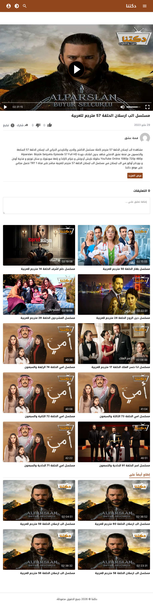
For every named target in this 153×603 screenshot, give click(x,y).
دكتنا (131, 6)
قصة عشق (131, 138)
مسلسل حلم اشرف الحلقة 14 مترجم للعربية (48, 268)
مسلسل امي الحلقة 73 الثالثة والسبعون (125, 416)
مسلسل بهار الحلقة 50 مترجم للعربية (126, 268)
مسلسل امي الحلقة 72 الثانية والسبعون (50, 416)
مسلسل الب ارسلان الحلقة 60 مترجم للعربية (122, 523)
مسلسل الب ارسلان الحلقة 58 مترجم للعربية (122, 573)
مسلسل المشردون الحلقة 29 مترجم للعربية (48, 317)
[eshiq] (145, 141)
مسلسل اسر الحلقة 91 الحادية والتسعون (124, 465)
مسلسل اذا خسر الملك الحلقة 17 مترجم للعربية (120, 367)
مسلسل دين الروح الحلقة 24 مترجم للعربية (123, 317)
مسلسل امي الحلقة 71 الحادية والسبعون (49, 465)
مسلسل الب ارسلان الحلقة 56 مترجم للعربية (47, 573)
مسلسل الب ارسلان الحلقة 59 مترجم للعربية (47, 523)
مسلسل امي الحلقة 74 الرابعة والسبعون (50, 367)
